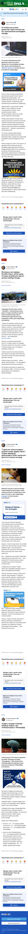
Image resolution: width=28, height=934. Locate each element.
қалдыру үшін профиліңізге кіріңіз (13, 227)
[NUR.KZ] (14, 9)
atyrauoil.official (6, 338)
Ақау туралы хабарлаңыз (14, 919)
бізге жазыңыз (19, 197)
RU (23, 9)
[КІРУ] (25, 9)
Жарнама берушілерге (14, 923)
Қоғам (3, 18)
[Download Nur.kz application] (14, 3)
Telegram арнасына (7, 68)
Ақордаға (4, 496)
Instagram (15, 251)
